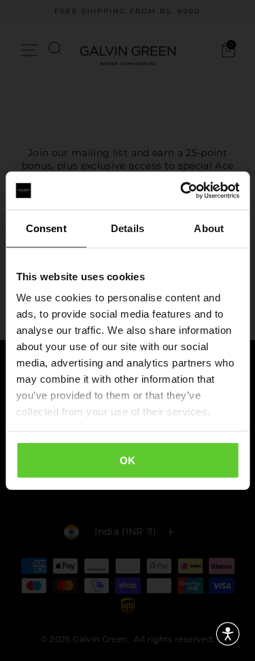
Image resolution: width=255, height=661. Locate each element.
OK (128, 460)
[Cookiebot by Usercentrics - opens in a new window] (181, 191)
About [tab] (209, 227)
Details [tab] (127, 227)
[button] (227, 633)
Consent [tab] (46, 227)
